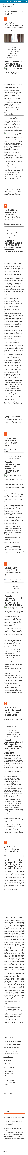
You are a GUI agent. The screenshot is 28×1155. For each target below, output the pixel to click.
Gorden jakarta (17, 664)
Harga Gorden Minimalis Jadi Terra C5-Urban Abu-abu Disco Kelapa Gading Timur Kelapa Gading (14, 1138)
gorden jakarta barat (11, 528)
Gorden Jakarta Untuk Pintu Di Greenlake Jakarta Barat (12, 571)
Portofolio (13, 547)
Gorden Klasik (10, 1080)
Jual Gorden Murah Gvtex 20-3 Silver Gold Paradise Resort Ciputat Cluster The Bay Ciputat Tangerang (13, 1123)
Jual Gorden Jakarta (9, 692)
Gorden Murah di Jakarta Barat (11, 1017)
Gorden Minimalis (13, 551)
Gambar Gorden (8, 1078)
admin (7, 189)
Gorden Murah (17, 1016)
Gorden (19, 825)
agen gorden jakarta (17, 828)
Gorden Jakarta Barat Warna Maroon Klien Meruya (11, 441)
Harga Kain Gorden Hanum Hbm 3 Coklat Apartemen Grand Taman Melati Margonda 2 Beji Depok (14, 1117)
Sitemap (6, 1084)
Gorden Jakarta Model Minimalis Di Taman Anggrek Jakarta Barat (13, 711)
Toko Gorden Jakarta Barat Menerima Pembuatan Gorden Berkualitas (13, 214)
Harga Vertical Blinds (8, 1073)
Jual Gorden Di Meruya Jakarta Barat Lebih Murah (13, 849)
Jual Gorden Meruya (12, 1022)
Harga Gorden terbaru (9, 1071)
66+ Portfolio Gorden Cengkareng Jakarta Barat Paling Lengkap (13, 26)
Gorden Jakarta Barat (9, 193)
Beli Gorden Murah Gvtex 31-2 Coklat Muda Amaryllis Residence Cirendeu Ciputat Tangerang (14, 1128)
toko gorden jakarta (17, 422)
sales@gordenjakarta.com (13, 1047)
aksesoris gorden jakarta (10, 829)
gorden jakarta (8, 624)
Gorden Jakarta (17, 191)
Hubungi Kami (7, 1075)
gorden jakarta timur (14, 421)
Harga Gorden (18, 690)
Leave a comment (16, 196)
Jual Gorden (12, 194)
